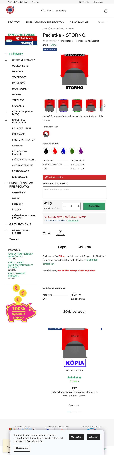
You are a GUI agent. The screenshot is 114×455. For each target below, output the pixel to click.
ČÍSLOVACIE (18, 134)
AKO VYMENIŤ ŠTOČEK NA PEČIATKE (20, 255)
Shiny (53, 44)
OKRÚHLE (17, 71)
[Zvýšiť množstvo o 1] (78, 206)
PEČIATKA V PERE (22, 128)
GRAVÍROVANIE (20, 224)
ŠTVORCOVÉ (19, 77)
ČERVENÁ (74, 405)
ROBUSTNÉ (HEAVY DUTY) (22, 113)
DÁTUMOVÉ (18, 83)
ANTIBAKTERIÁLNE (22, 165)
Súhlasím (93, 436)
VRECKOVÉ (18, 100)
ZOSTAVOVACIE (20, 171)
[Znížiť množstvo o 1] (64, 206)
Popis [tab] (62, 247)
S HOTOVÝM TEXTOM (23, 139)
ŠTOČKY (16, 209)
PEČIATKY (16, 54)
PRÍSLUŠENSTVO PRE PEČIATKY (21, 185)
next (104, 369)
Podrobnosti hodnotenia (87, 40)
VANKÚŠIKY (18, 192)
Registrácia (98, 2)
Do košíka (94, 206)
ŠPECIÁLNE (18, 105)
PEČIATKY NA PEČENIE (19, 153)
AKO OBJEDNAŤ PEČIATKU (16, 274)
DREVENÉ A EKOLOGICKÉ (19, 121)
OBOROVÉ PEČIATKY (23, 60)
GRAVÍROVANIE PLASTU (20, 232)
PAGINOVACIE (20, 176)
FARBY (15, 198)
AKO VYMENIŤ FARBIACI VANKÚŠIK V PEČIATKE (20, 265)
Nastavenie (22, 448)
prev (45, 369)
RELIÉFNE (17, 145)
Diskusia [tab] (84, 247)
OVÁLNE (16, 94)
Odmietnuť (76, 436)
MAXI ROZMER (20, 88)
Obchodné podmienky (17, 2)
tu (42, 441)
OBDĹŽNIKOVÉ (20, 65)
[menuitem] (14, 22)
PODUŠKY (17, 204)
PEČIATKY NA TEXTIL (23, 159)
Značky (14, 239)
